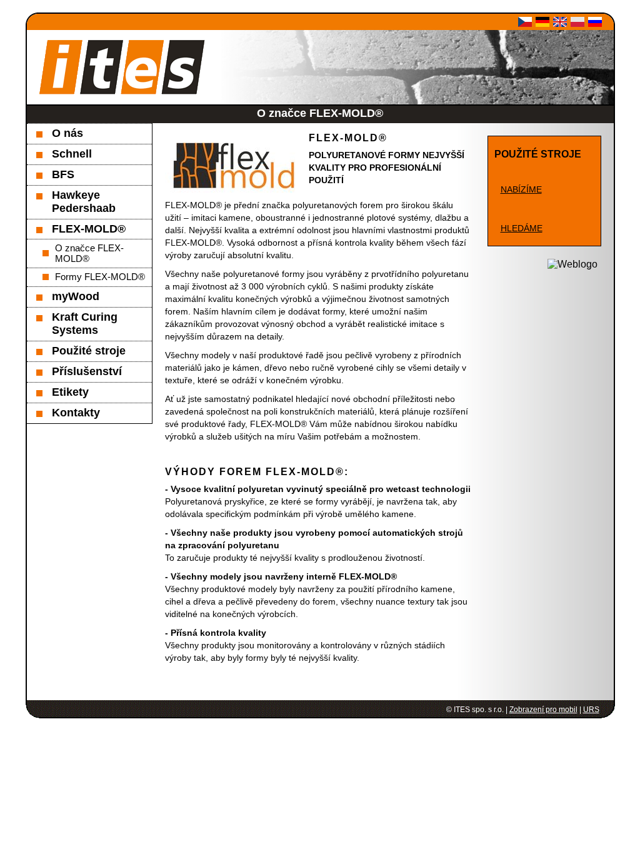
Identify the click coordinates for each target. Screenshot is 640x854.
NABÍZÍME (521, 189)
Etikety (70, 392)
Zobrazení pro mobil (543, 709)
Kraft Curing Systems (85, 323)
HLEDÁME (521, 228)
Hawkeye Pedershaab (84, 201)
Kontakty (76, 412)
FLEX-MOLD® (89, 229)
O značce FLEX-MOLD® (89, 253)
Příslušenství (87, 371)
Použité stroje (89, 350)
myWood (75, 296)
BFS (63, 174)
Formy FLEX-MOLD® (100, 276)
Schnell (72, 154)
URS (591, 709)
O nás (67, 133)
